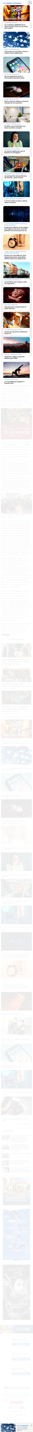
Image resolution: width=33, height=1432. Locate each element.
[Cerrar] (31, 1425)
